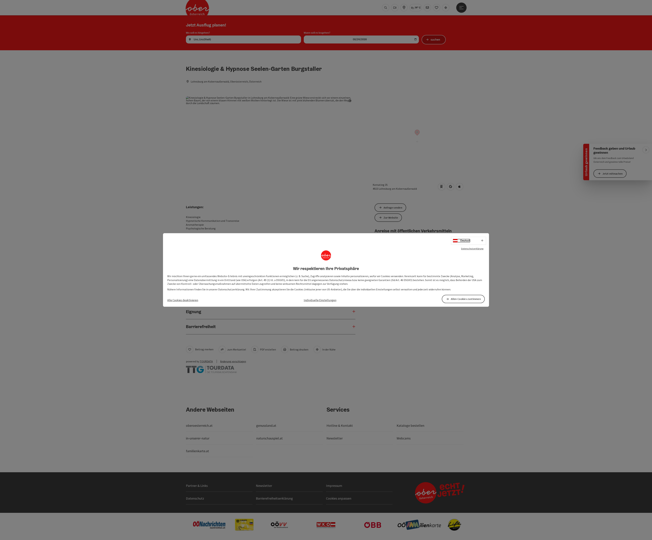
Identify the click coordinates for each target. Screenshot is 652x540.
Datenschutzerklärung (472, 248)
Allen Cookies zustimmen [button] (466, 299)
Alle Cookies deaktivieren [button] (182, 300)
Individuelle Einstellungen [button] (320, 300)
